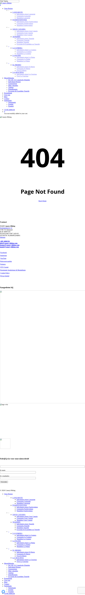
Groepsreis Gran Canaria (25, 518)
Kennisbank (8, 578)
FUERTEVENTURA (19, 505)
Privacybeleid (4, 276)
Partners (3, 264)
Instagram (3, 255)
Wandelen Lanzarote (23, 503)
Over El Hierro (21, 556)
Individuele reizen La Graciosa (27, 560)
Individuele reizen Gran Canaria (27, 516)
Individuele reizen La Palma (26, 543)
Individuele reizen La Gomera (26, 535)
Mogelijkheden (9, 563)
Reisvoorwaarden (6, 261)
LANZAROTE (17, 498)
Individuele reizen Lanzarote (26, 499)
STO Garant (4, 267)
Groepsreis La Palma (23, 545)
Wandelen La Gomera (24, 539)
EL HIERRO (16, 550)
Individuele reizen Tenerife (25, 524)
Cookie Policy (5, 273)
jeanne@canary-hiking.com (9, 245)
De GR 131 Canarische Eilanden (19, 565)
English (10, 590)
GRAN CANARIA (19, 514)
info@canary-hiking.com (8, 243)
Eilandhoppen (12, 575)
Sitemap (2, 237)
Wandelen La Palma (23, 546)
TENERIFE (16, 522)
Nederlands (8, 586)
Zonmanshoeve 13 (6, 228)
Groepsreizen (12, 569)
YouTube (3, 258)
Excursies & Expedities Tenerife (18, 576)
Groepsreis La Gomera (24, 537)
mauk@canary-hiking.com (9, 247)
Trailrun (10, 573)
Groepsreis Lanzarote (24, 501)
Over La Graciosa (22, 561)
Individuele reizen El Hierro (26, 552)
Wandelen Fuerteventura (25, 511)
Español (11, 591)
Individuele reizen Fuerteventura (27, 507)
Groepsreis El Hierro (23, 554)
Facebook (3, 252)
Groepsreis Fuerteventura (25, 509)
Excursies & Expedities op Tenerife (28, 530)
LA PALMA (16, 541)
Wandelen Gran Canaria (24, 520)
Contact (6, 584)
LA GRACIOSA (18, 558)
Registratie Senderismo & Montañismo (13, 270)
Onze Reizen (8, 494)
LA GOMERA (17, 533)
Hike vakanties (13, 571)
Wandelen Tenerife (23, 528)
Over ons (7, 580)
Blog (5, 582)
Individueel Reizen (14, 567)
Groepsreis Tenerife (23, 526)
